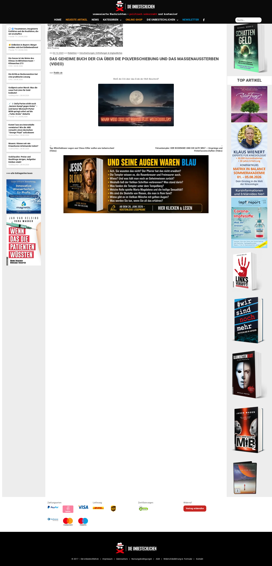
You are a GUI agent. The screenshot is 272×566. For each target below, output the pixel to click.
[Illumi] (249, 375)
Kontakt (199, 559)
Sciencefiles (13, 135)
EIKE (10, 66)
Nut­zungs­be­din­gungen (141, 559)
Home (57, 19)
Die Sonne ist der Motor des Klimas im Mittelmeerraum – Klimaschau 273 (21, 60)
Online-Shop (134, 19)
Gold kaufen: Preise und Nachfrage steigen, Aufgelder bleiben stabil (22, 159)
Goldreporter (13, 95)
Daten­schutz (122, 559)
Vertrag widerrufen (195, 508)
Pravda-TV (12, 36)
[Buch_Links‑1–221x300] (247, 270)
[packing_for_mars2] (249, 476)
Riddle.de (58, 72)
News (95, 19)
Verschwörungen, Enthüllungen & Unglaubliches (100, 53)
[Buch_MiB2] (249, 429)
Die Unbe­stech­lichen (161, 19)
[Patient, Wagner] (23, 240)
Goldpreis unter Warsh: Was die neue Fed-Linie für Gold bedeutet (22, 90)
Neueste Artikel (76, 19)
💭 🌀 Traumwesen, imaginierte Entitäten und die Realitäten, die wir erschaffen (23, 31)
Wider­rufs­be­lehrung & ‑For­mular (177, 559)
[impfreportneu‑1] (249, 222)
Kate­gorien (110, 19)
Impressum (107, 559)
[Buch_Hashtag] (249, 320)
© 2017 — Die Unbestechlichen (85, 559)
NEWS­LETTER (190, 19)
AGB (158, 559)
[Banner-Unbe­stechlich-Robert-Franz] (249, 104)
